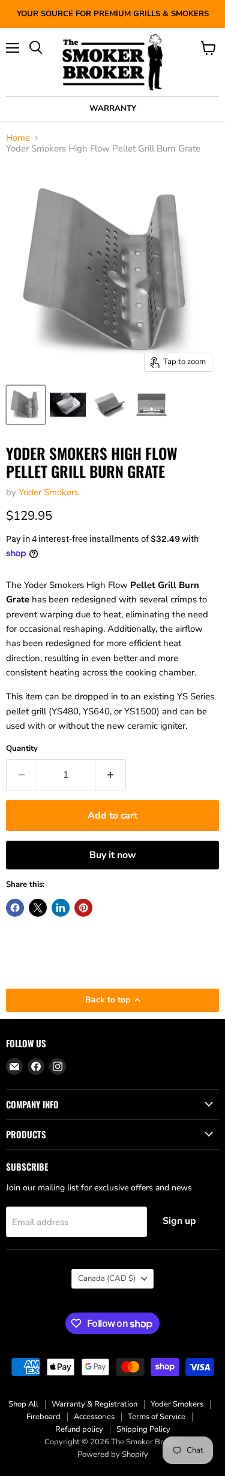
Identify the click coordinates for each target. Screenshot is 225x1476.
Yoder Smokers (49, 492)
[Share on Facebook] (15, 908)
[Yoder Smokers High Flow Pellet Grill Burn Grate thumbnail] (26, 405)
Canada (107, 1278)
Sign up (179, 1221)
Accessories (94, 1416)
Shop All (23, 1404)
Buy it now (112, 855)
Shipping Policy (143, 1429)
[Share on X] (38, 908)
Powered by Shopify (112, 1454)
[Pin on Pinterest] (83, 908)
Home (18, 138)
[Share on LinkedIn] (61, 908)
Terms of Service (156, 1416)
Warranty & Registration (94, 1404)
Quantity (22, 748)
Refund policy (79, 1429)
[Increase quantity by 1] (110, 774)
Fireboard (43, 1416)
